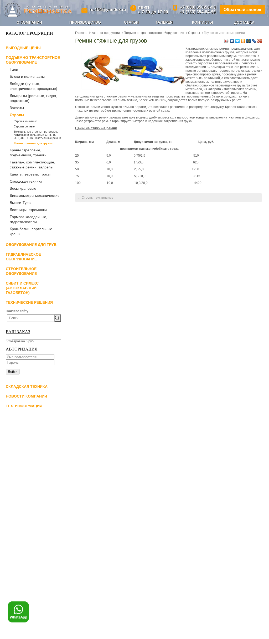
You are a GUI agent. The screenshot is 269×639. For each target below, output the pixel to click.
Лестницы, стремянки (28, 210)
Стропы (17, 115)
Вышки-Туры (20, 202)
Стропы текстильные (97, 197)
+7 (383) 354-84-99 (198, 12)
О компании (29, 22)
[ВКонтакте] (232, 41)
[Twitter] (237, 41)
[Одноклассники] (243, 41)
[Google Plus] (259, 41)
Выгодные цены (23, 48)
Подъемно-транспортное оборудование (154, 33)
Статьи (131, 22)
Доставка (244, 22)
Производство (85, 22)
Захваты (17, 108)
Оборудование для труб (31, 245)
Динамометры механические (35, 195)
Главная (81, 33)
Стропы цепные (24, 126)
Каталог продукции (105, 33)
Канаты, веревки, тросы (30, 174)
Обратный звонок (242, 9)
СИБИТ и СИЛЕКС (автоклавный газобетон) (22, 288)
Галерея (164, 22)
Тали (14, 69)
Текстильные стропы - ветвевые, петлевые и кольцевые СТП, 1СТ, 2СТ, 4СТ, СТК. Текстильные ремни (37, 135)
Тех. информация (24, 406)
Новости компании (26, 396)
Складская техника (26, 181)
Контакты (202, 22)
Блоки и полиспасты (27, 76)
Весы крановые (23, 188)
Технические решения (29, 302)
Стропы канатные (25, 121)
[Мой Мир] (248, 41)
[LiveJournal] (254, 41)
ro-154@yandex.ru (107, 9)
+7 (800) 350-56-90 (198, 7)
